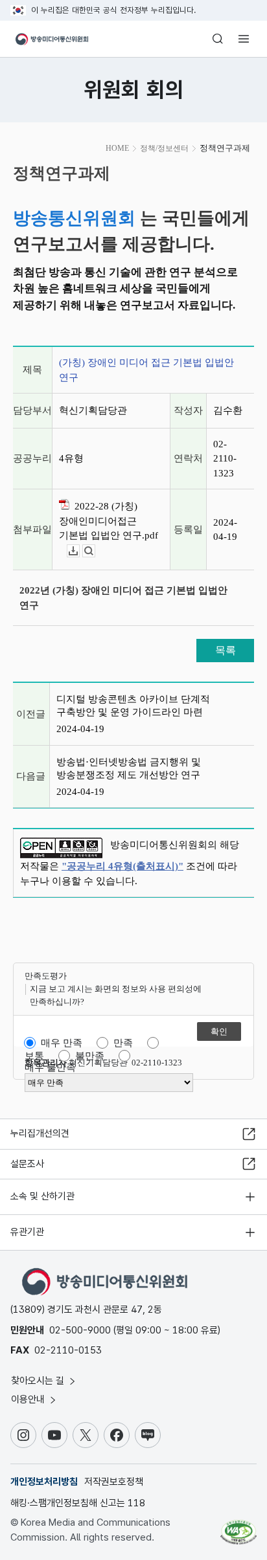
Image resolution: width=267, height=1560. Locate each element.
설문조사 (27, 1164)
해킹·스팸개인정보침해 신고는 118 (77, 1503)
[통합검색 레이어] (218, 39)
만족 (123, 1043)
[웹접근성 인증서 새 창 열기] (238, 1527)
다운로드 (79, 551)
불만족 (89, 1056)
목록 (225, 650)
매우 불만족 (50, 1067)
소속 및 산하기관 (42, 1196)
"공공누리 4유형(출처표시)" (122, 866)
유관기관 (27, 1232)
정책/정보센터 (164, 148)
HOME (117, 148)
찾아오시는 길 (39, 1381)
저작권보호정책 (113, 1482)
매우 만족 (61, 1043)
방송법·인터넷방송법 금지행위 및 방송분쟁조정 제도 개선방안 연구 (128, 768)
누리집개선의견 (39, 1133)
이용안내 (29, 1399)
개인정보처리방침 (44, 1482)
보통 (34, 1056)
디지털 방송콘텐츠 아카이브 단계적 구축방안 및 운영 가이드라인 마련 (133, 705)
